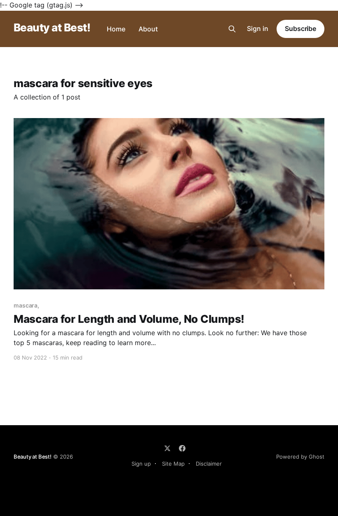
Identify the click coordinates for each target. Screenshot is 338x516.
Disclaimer (209, 463)
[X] (167, 448)
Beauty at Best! (52, 28)
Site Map (173, 463)
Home (116, 29)
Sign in (257, 28)
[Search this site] (232, 29)
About (148, 29)
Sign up (141, 463)
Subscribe (300, 28)
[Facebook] (182, 448)
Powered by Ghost (300, 456)
